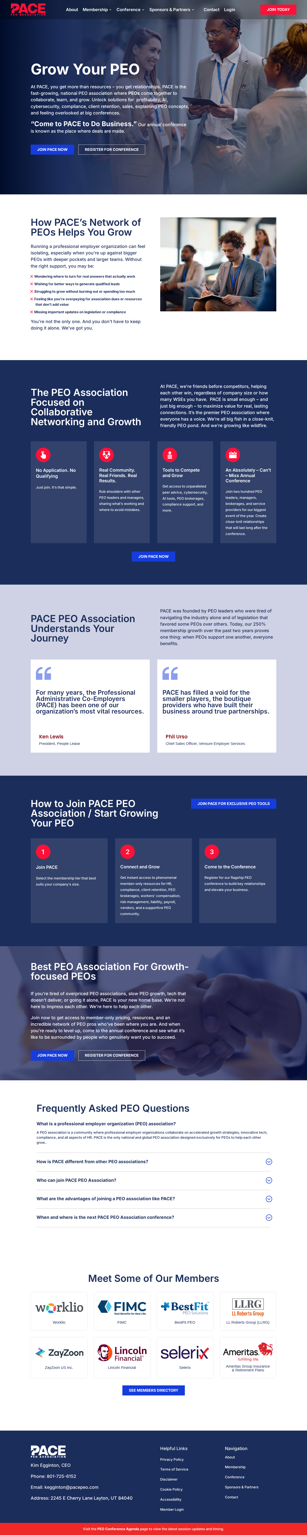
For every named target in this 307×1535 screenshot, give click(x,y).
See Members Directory (153, 1390)
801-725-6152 (61, 1476)
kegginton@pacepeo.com (71, 1487)
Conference (129, 10)
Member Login (172, 1509)
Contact (211, 10)
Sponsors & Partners (169, 10)
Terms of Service (174, 1469)
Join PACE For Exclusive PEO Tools (234, 803)
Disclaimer (169, 1479)
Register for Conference (112, 149)
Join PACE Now (52, 149)
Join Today (278, 9)
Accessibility (170, 1499)
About (72, 10)
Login (229, 10)
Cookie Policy (171, 1489)
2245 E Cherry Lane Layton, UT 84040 (92, 1498)
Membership (95, 10)
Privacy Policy (172, 1459)
